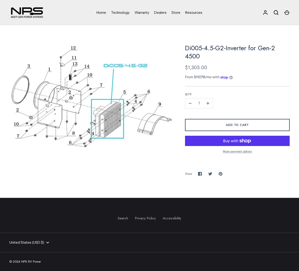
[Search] (276, 12)
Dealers (160, 12)
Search (123, 218)
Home (101, 12)
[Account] (265, 12)
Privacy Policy (145, 218)
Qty (188, 94)
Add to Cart (237, 125)
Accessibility (172, 218)
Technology (120, 12)
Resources (193, 12)
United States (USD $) (26, 242)
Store (175, 12)
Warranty (142, 12)
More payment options (237, 151)
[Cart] (287, 12)
